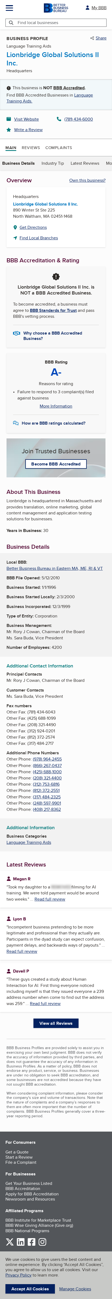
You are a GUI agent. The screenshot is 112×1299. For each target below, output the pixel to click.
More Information (56, 406)
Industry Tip (53, 163)
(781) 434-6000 (78, 119)
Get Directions (33, 227)
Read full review (50, 899)
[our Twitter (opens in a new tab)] (9, 1245)
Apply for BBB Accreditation (32, 1194)
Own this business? (87, 180)
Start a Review (19, 1157)
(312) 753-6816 (46, 784)
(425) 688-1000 (47, 772)
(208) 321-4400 (47, 778)
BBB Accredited (69, 88)
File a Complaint (20, 1162)
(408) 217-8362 (47, 809)
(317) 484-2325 (47, 797)
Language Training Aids (29, 842)
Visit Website (26, 119)
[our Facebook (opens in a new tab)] (31, 1245)
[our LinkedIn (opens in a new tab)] (20, 1245)
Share (101, 38)
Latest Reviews (85, 163)
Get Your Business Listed (28, 1183)
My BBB (99, 7)
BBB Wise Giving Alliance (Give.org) (39, 1225)
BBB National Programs (27, 1231)
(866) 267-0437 (47, 765)
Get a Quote (17, 1152)
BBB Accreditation (22, 1188)
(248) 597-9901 (47, 803)
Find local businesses (38, 22)
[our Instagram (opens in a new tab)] (42, 1245)
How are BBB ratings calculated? (53, 423)
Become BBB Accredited (55, 464)
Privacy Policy (18, 1275)
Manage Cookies (75, 1288)
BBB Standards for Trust (53, 310)
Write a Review (28, 129)
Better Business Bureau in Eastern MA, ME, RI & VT (55, 568)
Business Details (18, 163)
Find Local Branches (39, 237)
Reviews (31, 147)
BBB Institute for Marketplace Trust (38, 1220)
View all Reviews (56, 1023)
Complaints (58, 147)
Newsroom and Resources (30, 1199)
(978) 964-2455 (47, 759)
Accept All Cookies (30, 1289)
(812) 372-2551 (46, 790)
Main (10, 148)
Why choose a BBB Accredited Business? (52, 335)
